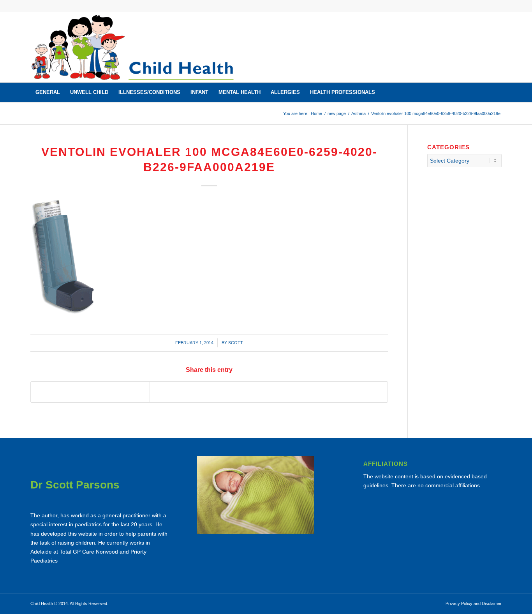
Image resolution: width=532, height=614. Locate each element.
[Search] (496, 92)
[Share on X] (209, 392)
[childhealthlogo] (133, 47)
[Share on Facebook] (90, 392)
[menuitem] (47, 92)
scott (235, 342)
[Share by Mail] (328, 392)
